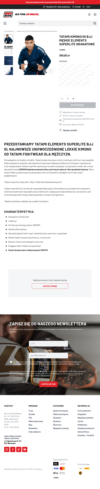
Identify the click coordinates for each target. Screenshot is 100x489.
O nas (31, 411)
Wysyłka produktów (85, 418)
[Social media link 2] (12, 449)
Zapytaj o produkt (70, 130)
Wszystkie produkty (61, 428)
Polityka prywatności (86, 428)
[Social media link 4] (24, 449)
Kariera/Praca (83, 432)
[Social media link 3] (18, 449)
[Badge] (62, 50)
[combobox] (55, 23)
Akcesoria (57, 425)
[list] (34, 55)
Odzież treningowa (60, 414)
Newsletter (33, 428)
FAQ (30, 418)
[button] (95, 14)
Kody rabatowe (35, 432)
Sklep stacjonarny (36, 421)
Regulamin (82, 414)
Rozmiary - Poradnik (86, 435)
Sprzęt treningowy (60, 411)
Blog (30, 425)
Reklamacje (82, 425)
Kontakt (32, 414)
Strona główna (9, 31)
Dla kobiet (57, 418)
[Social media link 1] (6, 449)
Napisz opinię (50, 286)
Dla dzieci (57, 421)
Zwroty (80, 421)
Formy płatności (84, 411)
